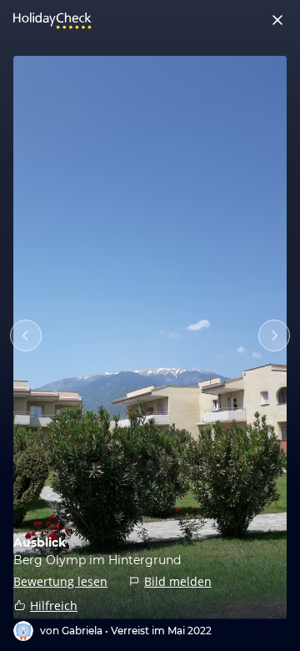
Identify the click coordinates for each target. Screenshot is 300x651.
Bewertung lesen (60, 581)
